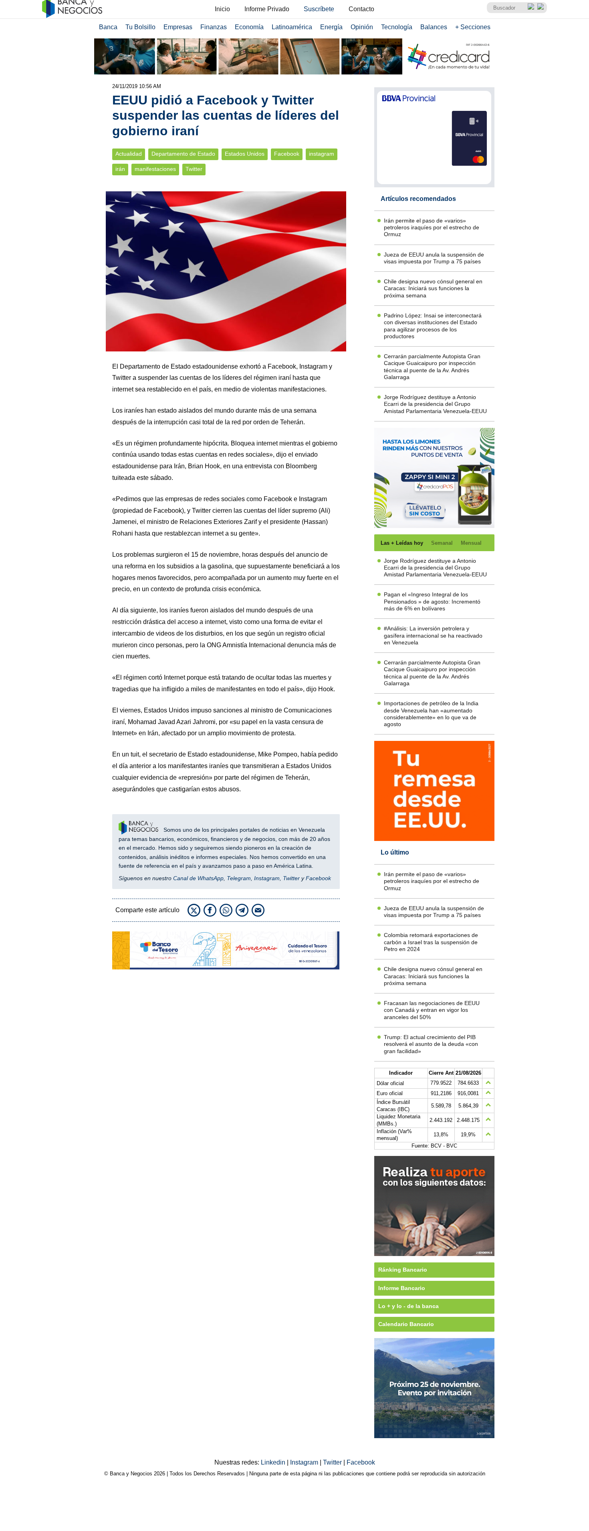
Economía (249, 27)
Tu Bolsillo (140, 27)
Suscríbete (319, 9)
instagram (321, 154)
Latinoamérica (292, 27)
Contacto (361, 9)
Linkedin (274, 1462)
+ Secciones (472, 27)
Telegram (239, 878)
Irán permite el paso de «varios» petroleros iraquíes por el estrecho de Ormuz (431, 227)
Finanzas (213, 27)
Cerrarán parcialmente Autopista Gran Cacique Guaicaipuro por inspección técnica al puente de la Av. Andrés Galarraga (432, 366)
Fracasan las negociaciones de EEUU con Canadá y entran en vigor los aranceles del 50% (432, 1010)
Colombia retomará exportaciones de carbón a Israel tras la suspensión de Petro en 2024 (431, 942)
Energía (331, 27)
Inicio (222, 9)
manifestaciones (155, 169)
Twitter (194, 169)
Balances (433, 27)
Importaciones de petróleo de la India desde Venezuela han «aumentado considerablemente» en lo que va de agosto (431, 713)
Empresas (177, 27)
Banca (108, 27)
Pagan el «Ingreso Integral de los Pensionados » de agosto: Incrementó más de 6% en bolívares (432, 601)
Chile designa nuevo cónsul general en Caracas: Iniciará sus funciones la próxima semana (433, 288)
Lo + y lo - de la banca (408, 1306)
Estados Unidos (244, 154)
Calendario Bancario (406, 1324)
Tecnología (396, 27)
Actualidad (128, 154)
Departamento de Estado (183, 154)
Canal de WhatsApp (198, 878)
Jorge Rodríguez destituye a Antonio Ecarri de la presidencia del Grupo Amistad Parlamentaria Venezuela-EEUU (435, 404)
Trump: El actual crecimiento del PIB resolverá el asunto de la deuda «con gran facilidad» (431, 1044)
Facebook (286, 154)
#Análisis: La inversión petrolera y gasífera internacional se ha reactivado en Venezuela (433, 635)
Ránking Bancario (402, 1269)
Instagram (267, 878)
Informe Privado (266, 9)
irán (120, 169)
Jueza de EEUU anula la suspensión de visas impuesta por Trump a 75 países (434, 258)
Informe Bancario (401, 1288)
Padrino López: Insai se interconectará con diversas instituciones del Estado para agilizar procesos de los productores (433, 325)
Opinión (362, 27)
